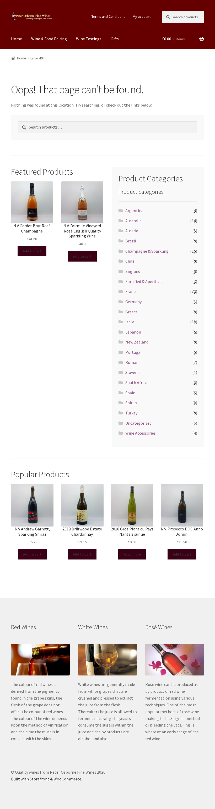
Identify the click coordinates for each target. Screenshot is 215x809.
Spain (130, 392)
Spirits (131, 402)
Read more (132, 554)
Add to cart (32, 251)
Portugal (133, 352)
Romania (133, 362)
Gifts (115, 38)
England (132, 271)
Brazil (130, 240)
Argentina (134, 210)
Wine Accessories (140, 433)
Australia (133, 220)
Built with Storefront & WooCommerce (46, 779)
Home (16, 38)
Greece (131, 311)
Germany (133, 301)
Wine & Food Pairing (49, 38)
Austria (131, 230)
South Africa (136, 382)
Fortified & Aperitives (144, 281)
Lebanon (133, 332)
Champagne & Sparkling (147, 251)
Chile (130, 261)
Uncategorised (138, 423)
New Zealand (136, 342)
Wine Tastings (88, 38)
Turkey (131, 412)
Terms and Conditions (108, 16)
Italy (129, 321)
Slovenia (133, 372)
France (131, 291)
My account (141, 16)
